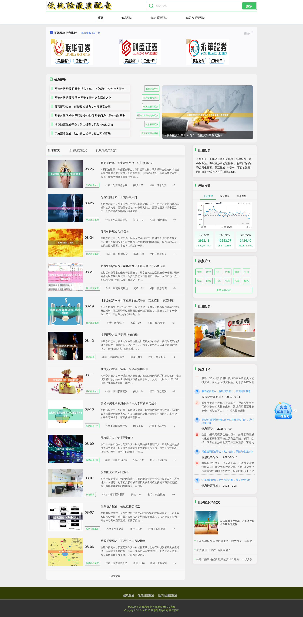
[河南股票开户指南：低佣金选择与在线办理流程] (206, 522)
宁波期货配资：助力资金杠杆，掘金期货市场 (83, 133)
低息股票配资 (159, 18)
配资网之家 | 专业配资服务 (117, 438)
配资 (208, 281)
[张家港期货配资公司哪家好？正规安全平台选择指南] (65, 276)
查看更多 (115, 575)
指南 (237, 281)
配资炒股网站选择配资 (147, 115)
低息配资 (127, 18)
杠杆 (218, 271)
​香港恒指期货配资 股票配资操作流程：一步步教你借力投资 (230, 559)
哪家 (237, 271)
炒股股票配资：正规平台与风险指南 (123, 541)
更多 (247, 33)
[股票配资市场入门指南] (65, 482)
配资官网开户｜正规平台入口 (119, 197)
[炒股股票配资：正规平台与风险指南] (65, 551)
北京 (227, 281)
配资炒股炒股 (152, 88)
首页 (100, 18)
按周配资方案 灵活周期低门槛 (119, 335)
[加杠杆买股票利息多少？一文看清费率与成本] (65, 414)
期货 (246, 281)
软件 (208, 271)
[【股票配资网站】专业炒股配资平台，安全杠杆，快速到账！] (65, 311)
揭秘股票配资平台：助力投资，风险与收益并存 (84, 124)
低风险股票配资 (196, 18)
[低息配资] (79, 5)
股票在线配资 (92, 528)
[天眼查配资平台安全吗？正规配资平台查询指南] (207, 115)
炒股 (227, 271)
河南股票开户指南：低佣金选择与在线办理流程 (237, 522)
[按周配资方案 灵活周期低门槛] (65, 345)
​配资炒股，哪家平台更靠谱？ (213, 550)
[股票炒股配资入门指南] (65, 242)
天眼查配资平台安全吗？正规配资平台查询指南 (193, 135)
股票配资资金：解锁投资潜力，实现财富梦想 (83, 106)
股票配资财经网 (159, 610)
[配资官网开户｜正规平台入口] (65, 208)
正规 (218, 281)
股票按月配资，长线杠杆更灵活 (120, 506)
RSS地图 (157, 606)
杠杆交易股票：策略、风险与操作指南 (124, 369)
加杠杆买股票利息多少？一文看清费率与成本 (129, 403)
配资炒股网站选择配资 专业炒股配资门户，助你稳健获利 (90, 115)
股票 (199, 281)
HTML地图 (169, 606)
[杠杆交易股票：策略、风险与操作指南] (65, 379)
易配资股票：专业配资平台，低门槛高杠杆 (127, 163)
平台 (246, 271)
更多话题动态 (223, 290)
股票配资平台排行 (149, 133)
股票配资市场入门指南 (115, 472)
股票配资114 (92, 425)
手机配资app (92, 185)
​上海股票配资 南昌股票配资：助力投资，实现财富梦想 (228, 541)
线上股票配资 (92, 219)
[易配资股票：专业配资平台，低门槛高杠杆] (65, 173)
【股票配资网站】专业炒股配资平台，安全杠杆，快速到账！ (138, 300)
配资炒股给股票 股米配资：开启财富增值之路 (83, 98)
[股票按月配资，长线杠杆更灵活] (65, 517)
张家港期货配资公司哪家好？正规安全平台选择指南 (133, 266)
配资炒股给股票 (150, 97)
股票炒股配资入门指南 (115, 231)
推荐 (199, 271)
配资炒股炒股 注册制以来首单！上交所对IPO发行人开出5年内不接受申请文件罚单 (106, 89)
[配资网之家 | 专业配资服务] (65, 448)
